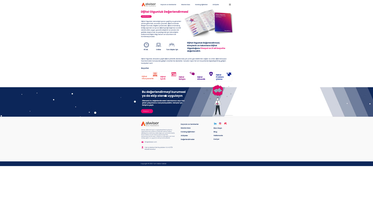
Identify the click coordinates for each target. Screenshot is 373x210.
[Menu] (230, 4)
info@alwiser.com (151, 142)
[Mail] (142, 142)
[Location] (142, 147)
